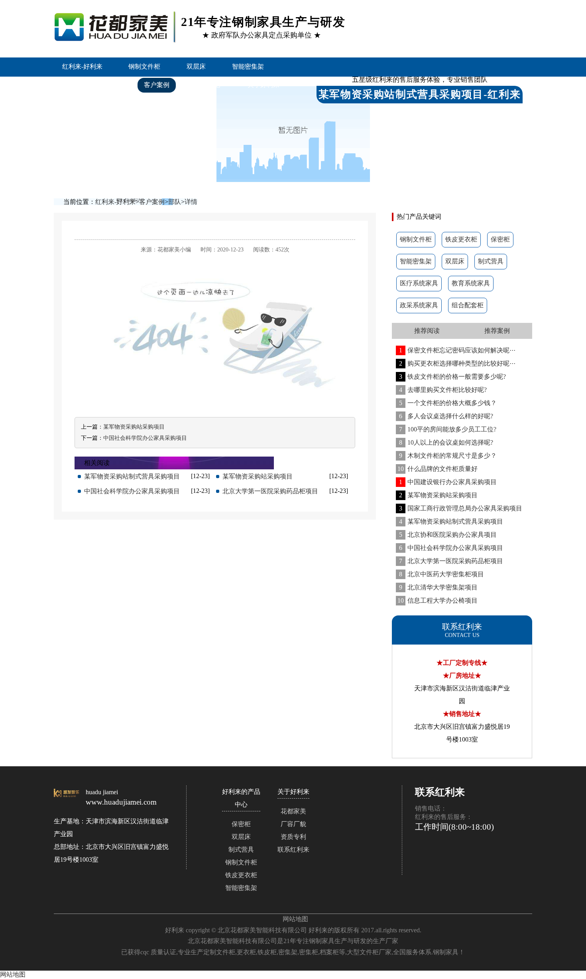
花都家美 (293, 811)
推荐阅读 (427, 330)
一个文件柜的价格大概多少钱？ (448, 403)
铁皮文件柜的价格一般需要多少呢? (452, 376)
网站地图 (295, 919)
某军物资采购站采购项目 (438, 495)
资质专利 (293, 836)
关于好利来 (263, 84)
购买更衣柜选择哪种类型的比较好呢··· (457, 363)
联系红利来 (83, 103)
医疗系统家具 (419, 283)
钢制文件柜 (144, 66)
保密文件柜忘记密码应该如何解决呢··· (457, 350)
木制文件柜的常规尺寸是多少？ (448, 455)
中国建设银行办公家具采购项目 (448, 482)
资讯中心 (208, 84)
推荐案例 (497, 330)
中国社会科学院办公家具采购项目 (451, 547)
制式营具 (490, 261)
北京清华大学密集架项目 (438, 587)
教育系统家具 (471, 283)
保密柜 (500, 239)
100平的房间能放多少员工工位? (447, 429)
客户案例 (156, 84)
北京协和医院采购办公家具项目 (448, 534)
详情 (191, 201)
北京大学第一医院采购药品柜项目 (451, 561)
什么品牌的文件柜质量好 (437, 468)
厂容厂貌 (293, 824)
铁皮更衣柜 (461, 239)
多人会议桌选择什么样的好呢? (446, 416)
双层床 (196, 66)
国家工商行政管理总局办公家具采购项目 (460, 508)
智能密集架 (248, 66)
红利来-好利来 (82, 66)
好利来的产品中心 (92, 84)
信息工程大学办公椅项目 (437, 600)
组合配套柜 (468, 305)
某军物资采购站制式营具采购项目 (451, 521)
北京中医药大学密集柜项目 (441, 574)
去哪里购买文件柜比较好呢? (443, 389)
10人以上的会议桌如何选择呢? (446, 442)
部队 (174, 201)
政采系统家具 (419, 305)
